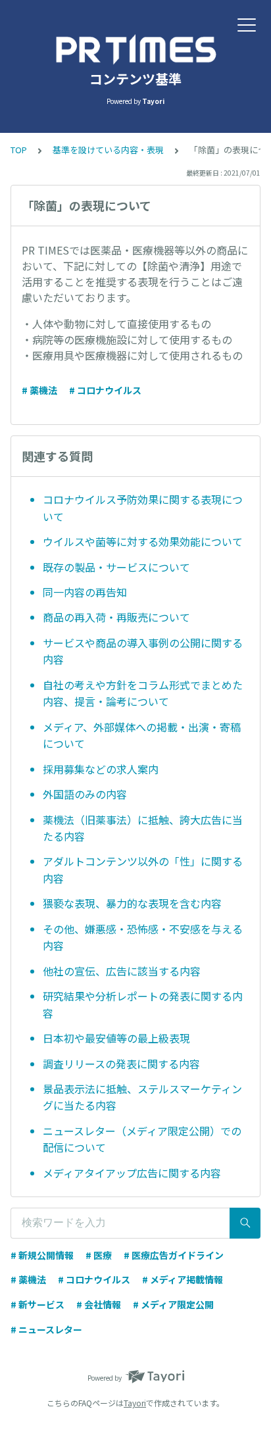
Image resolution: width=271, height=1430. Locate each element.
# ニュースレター (46, 1329)
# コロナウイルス (105, 390)
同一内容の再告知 (85, 592)
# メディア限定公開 (173, 1304)
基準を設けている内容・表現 (108, 149)
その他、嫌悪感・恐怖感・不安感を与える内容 (143, 937)
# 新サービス (37, 1304)
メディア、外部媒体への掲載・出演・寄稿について (142, 735)
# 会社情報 (98, 1304)
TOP (19, 149)
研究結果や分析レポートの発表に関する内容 (143, 1004)
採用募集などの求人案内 (101, 769)
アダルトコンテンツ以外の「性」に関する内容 (143, 869)
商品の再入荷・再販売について (116, 617)
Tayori (135, 1402)
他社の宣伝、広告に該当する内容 (122, 971)
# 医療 (99, 1255)
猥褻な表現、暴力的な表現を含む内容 (132, 903)
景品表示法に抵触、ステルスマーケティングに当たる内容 (142, 1097)
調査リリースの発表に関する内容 (121, 1064)
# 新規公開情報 (42, 1255)
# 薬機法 (39, 390)
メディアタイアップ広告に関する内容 (132, 1173)
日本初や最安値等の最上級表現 (116, 1038)
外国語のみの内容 (85, 794)
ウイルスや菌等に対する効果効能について (143, 541)
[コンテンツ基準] (135, 49)
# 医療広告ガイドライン (174, 1255)
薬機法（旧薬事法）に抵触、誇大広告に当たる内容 (143, 828)
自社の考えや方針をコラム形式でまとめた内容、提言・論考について (143, 693)
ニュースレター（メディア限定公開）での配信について (142, 1139)
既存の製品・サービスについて (116, 567)
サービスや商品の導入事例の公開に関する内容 (143, 651)
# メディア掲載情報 (182, 1279)
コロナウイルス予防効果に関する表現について (143, 507)
